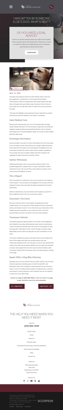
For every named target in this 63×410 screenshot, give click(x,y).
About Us (31, 338)
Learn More (31, 52)
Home (31, 335)
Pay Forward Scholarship (31, 349)
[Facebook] (24, 381)
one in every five (31, 124)
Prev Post (19, 286)
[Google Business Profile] (39, 381)
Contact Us (31, 356)
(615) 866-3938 (31, 326)
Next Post (44, 286)
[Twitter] (28, 381)
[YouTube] (31, 381)
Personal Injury (31, 342)
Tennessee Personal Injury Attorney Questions (31, 346)
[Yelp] (35, 381)
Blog (31, 353)
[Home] (30, 6)
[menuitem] (11, 406)
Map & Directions (31, 372)
